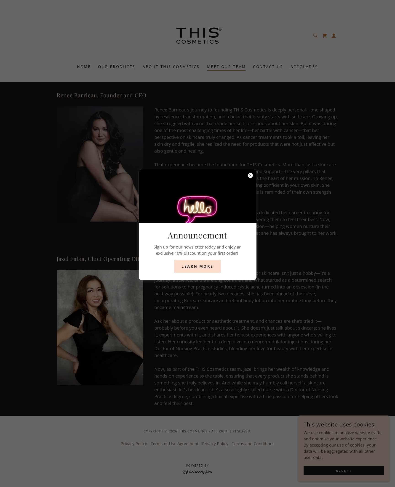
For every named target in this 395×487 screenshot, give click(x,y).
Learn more (197, 266)
